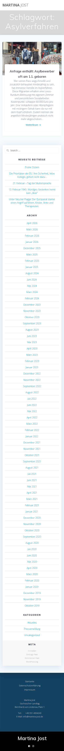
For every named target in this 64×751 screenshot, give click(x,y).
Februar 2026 (32, 235)
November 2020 (32, 524)
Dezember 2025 (32, 248)
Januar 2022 (32, 436)
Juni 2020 (32, 555)
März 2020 (32, 574)
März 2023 (32, 354)
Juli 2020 (32, 549)
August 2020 (32, 542)
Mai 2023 (32, 342)
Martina (15, 5)
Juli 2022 (32, 398)
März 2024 (32, 292)
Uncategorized (32, 635)
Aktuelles (32, 622)
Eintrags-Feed (32, 654)
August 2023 (32, 329)
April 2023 (32, 348)
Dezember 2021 (32, 442)
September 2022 (32, 386)
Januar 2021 (32, 511)
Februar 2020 (32, 580)
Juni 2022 (32, 405)
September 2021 (32, 461)
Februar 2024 (32, 298)
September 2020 (32, 536)
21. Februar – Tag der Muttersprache (32, 183)
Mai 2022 (32, 411)
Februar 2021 (32, 505)
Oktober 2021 (32, 455)
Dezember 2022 (32, 373)
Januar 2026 (32, 242)
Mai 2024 (32, 285)
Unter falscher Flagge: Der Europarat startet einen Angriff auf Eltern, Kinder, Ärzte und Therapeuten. (32, 203)
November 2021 (32, 448)
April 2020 (32, 568)
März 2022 (32, 423)
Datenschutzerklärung (29, 685)
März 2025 (32, 254)
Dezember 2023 (32, 304)
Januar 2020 (32, 586)
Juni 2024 (32, 279)
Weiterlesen (32, 124)
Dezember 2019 (32, 593)
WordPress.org (32, 661)
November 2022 (32, 379)
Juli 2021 (32, 473)
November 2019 (32, 599)
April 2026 (32, 223)
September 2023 (32, 323)
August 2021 (32, 467)
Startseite (29, 681)
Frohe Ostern (32, 167)
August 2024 (32, 273)
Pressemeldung (32, 628)
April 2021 (32, 492)
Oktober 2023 (32, 317)
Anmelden (32, 651)
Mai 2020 (32, 561)
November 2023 (32, 310)
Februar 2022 (32, 430)
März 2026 (32, 229)
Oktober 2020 (32, 530)
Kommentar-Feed (32, 658)
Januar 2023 (32, 367)
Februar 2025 (32, 260)
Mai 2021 (32, 486)
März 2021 (32, 499)
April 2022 (32, 417)
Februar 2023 (32, 361)
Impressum (29, 689)
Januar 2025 (32, 267)
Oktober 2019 (32, 605)
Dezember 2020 (32, 517)
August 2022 (32, 392)
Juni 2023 (32, 336)
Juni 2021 (32, 480)
